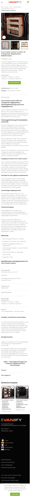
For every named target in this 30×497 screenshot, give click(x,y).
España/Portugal (9, 442)
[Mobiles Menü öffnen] (1, 2)
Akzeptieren (15, 494)
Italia (6, 445)
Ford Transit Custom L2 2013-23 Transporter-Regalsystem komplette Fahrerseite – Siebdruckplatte (7, 404)
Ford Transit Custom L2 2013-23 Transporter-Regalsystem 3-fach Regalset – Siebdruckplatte (22, 403)
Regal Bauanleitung (6, 459)
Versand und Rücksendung (7, 462)
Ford (10, 7)
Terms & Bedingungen (6, 465)
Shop (6, 7)
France (6, 440)
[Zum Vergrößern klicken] (4, 37)
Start (2, 7)
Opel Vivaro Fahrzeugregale (8, 477)
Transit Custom (17, 7)
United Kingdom (9, 447)
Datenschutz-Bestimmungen (8, 467)
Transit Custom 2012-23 (7, 8)
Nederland (7, 449)
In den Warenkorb (14, 82)
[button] (2, 26)
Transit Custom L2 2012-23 (8, 10)
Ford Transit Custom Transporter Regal (11, 475)
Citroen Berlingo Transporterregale (10, 480)
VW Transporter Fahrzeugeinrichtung (10, 483)
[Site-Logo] (15, 2)
